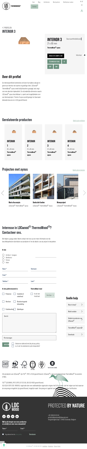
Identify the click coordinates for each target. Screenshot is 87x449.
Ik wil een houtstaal (37, 295)
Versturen (6, 345)
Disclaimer (50, 446)
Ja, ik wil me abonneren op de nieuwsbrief (27, 346)
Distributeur (9, 257)
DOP (50, 67)
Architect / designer (11, 255)
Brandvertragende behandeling (22, 303)
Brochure (8, 302)
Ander (7, 262)
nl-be (81, 1)
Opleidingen (20, 309)
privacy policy (18, 434)
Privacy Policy (57, 446)
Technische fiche (54, 62)
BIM (56, 67)
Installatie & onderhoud (20, 295)
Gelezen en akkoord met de (27, 344)
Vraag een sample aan (55, 56)
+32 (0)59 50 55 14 (53, 415)
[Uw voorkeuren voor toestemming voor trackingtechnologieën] (4, 445)
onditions (45, 446)
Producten (8, 294)
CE (64, 62)
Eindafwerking (8, 309)
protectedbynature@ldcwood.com (58, 417)
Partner (8, 260)
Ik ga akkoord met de (13, 434)
